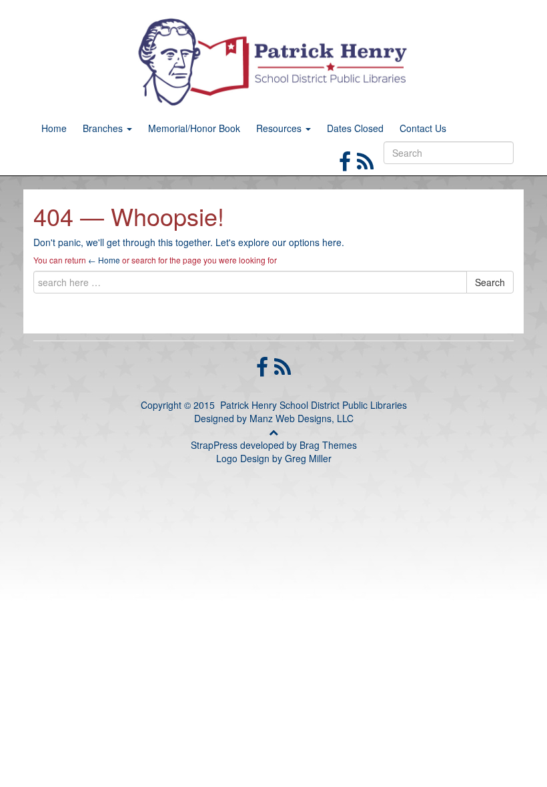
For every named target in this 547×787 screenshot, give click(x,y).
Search (490, 282)
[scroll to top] (273, 431)
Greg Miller (308, 458)
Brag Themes (328, 445)
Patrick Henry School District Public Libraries (313, 405)
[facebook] (348, 160)
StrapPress (214, 445)
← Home (104, 259)
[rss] (365, 160)
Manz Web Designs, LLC (301, 418)
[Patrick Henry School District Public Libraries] (273, 60)
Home (54, 128)
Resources (280, 128)
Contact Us (423, 128)
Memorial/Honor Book (194, 128)
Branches (104, 128)
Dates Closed (355, 128)
